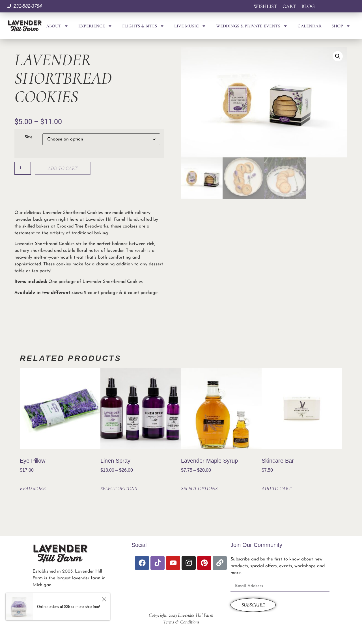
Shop (337, 26)
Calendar (310, 26)
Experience (91, 26)
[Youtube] (173, 563)
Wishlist (265, 6)
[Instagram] (189, 563)
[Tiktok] (157, 563)
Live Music (186, 26)
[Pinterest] (204, 563)
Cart (289, 6)
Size (29, 137)
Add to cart (62, 168)
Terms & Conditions (181, 622)
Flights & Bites (139, 26)
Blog (308, 6)
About (53, 26)
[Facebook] (142, 563)
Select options (118, 488)
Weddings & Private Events (248, 26)
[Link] (220, 563)
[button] (338, 56)
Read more (33, 488)
